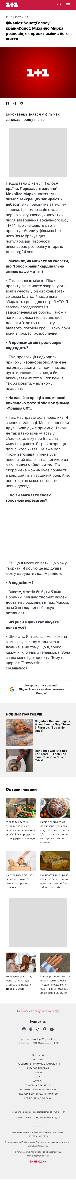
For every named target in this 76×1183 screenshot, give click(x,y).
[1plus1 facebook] (44, 1029)
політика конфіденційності (38, 1089)
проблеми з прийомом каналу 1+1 (38, 1064)
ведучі (38, 1076)
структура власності (38, 1085)
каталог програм (38, 1068)
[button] (68, 4)
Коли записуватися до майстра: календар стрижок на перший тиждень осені (19, 982)
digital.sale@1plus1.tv (38, 1146)
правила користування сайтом (38, 1094)
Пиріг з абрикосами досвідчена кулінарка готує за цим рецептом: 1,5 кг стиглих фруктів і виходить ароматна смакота (55, 832)
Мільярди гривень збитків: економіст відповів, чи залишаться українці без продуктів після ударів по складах (20, 830)
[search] (59, 4)
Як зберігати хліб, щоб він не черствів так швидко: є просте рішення (20, 881)
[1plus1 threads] (30, 1029)
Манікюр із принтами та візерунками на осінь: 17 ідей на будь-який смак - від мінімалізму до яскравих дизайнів (55, 984)
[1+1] (12, 5)
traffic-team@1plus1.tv (38, 1156)
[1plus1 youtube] (52, 1029)
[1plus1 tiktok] (37, 1029)
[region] (38, 152)
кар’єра (38, 1072)
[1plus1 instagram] (24, 1029)
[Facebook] (7, 104)
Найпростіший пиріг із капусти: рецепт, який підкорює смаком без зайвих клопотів (54, 881)
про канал (38, 1055)
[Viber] (21, 104)
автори (38, 1081)
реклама (38, 1059)
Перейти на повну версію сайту (38, 1011)
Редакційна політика (38, 1098)
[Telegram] (14, 104)
